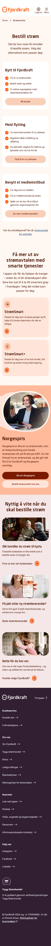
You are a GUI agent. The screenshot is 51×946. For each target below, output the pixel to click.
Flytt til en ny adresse (25, 159)
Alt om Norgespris (25, 475)
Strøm (5, 20)
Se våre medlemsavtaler (25, 213)
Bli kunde (25, 101)
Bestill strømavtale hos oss (25, 484)
